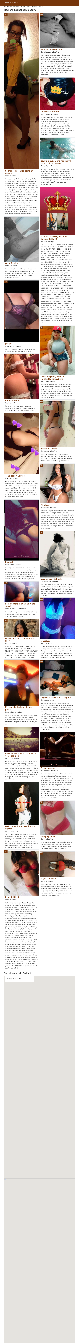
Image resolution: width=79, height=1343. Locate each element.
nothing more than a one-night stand (20, 605)
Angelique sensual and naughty (56, 697)
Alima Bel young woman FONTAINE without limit (52, 377)
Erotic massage (48, 768)
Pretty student (12, 400)
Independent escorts (11, 7)
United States (25, 7)
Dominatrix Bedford (50, 111)
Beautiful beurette (49, 448)
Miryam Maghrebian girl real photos (18, 708)
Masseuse (45, 641)
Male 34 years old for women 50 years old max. (20, 754)
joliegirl (8, 343)
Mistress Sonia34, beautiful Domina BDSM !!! (54, 237)
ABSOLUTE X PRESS (11, 3)
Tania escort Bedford (15, 476)
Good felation (11, 263)
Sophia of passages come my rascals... (19, 172)
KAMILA (45, 505)
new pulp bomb (48, 836)
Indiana (34, 7)
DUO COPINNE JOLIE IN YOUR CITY (19, 639)
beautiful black (12, 897)
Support (9, 562)
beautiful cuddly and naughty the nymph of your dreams (57, 162)
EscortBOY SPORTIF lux (52, 49)
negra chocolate (48, 878)
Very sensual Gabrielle (51, 579)
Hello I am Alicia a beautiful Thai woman (20, 827)
